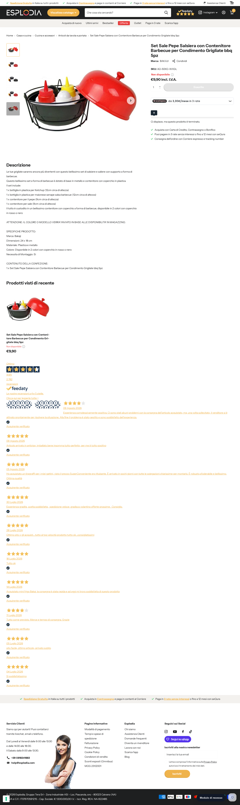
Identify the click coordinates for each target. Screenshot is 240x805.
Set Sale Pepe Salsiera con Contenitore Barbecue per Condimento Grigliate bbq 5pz (27, 338)
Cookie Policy (92, 752)
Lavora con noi (133, 747)
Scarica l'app (171, 23)
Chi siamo (130, 729)
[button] (161, 84)
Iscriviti (177, 773)
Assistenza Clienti (134, 733)
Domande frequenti (136, 738)
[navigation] (13, 50)
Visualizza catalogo (62, 12)
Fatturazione (91, 743)
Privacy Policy (92, 747)
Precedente (19, 404)
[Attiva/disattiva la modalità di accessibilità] (232, 3)
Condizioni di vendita (96, 756)
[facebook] (183, 731)
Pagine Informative (96, 723)
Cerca (166, 12)
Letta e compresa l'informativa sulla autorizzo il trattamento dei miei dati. (193, 763)
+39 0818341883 (20, 757)
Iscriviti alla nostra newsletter (182, 747)
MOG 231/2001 (93, 766)
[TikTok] (190, 731)
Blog (127, 756)
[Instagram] (166, 731)
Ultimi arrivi (92, 23)
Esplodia (130, 723)
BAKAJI (164, 61)
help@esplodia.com (23, 762)
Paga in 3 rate (152, 23)
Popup (172, 74)
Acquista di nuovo (72, 23)
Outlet (137, 23)
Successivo (47, 404)
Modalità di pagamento (97, 729)
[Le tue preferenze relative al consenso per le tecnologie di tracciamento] (6, 798)
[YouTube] (175, 731)
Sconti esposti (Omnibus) (99, 761)
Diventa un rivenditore (137, 743)
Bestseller (108, 23)
